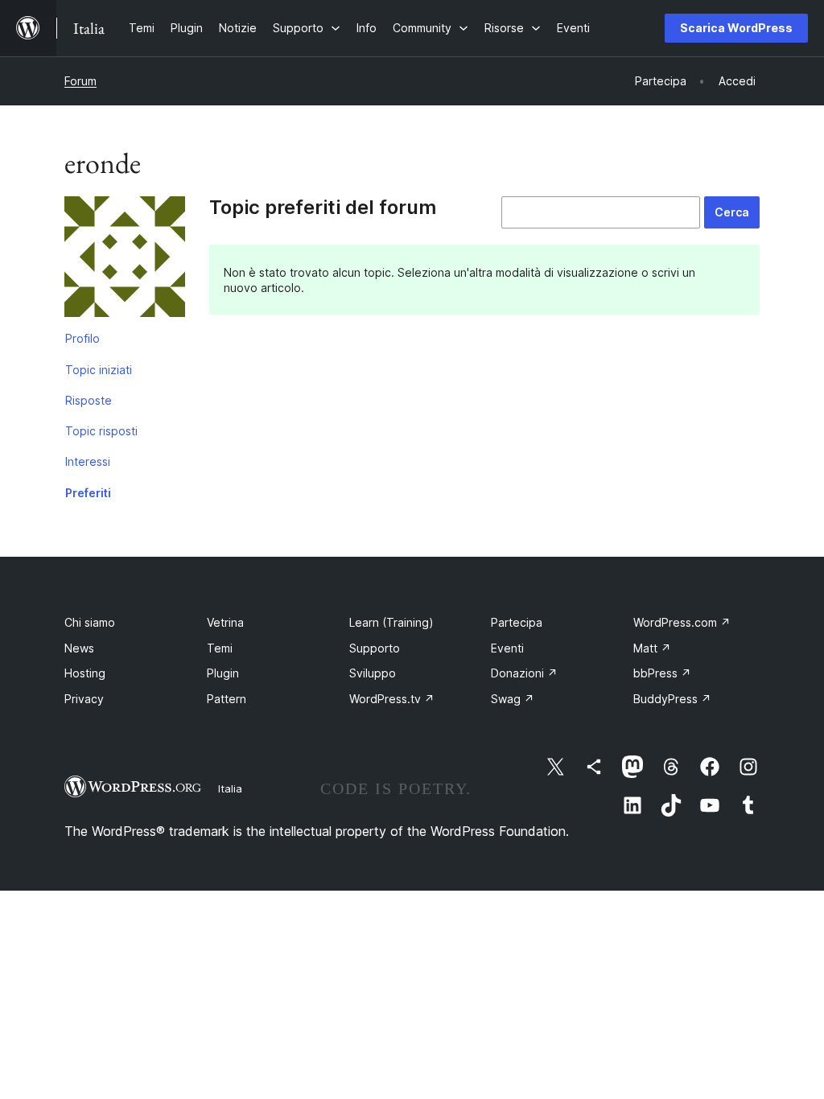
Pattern (226, 699)
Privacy (84, 699)
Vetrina (225, 622)
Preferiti (88, 493)
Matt (652, 648)
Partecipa (516, 622)
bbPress (662, 673)
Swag (512, 699)
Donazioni (524, 673)
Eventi (507, 648)
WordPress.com (682, 622)
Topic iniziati (98, 370)
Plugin (223, 673)
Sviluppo (372, 673)
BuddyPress (672, 699)
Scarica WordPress (736, 28)
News (79, 648)
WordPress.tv (392, 699)
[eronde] (124, 259)
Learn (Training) (391, 622)
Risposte (88, 400)
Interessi (87, 461)
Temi (220, 648)
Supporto (374, 648)
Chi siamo (89, 622)
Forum (80, 81)
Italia (230, 788)
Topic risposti (101, 431)
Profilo (82, 338)
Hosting (84, 673)
